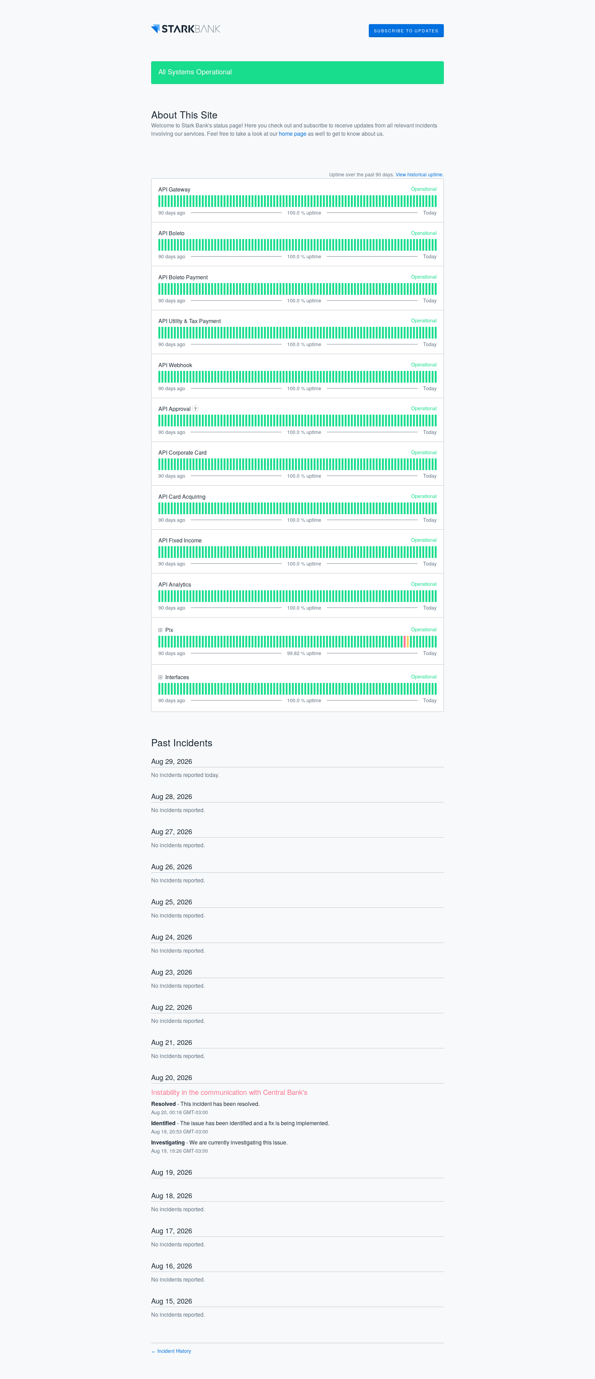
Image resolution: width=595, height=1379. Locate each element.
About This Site (184, 114)
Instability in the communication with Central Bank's (229, 1092)
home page (292, 133)
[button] (406, 30)
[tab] (159, 201)
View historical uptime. (420, 174)
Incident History (171, 1350)
